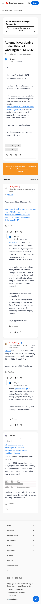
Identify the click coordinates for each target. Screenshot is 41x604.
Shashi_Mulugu (14, 343)
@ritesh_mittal (14, 242)
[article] (20, 210)
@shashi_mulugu (21, 388)
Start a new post (23, 169)
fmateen (12, 435)
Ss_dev (12, 59)
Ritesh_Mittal (13, 187)
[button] (12, 54)
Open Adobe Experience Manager (22, 29)
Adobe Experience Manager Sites (12, 10)
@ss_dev (10, 194)
